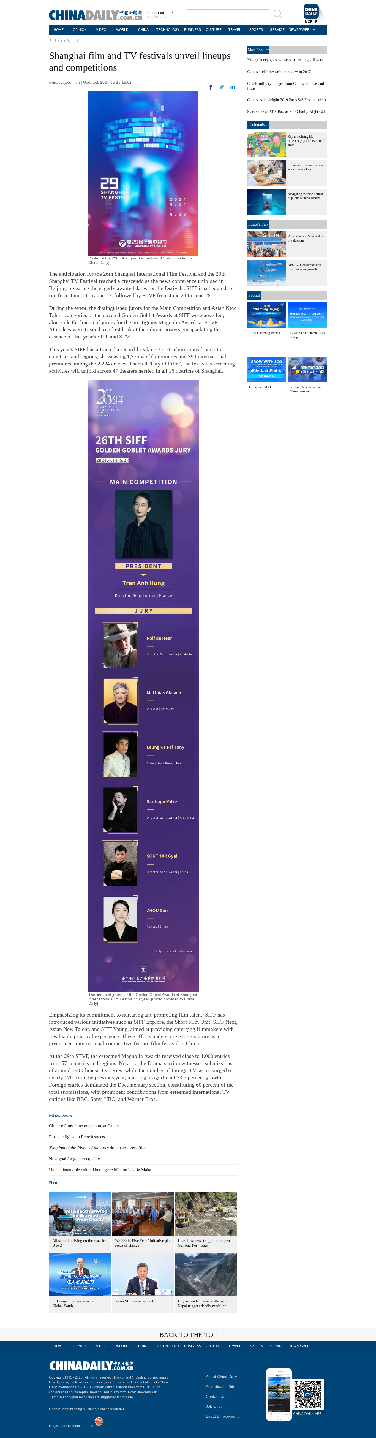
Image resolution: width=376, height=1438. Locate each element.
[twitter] (232, 88)
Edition (157, 13)
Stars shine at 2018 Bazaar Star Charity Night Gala (286, 112)
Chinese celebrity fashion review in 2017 (279, 72)
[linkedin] (222, 89)
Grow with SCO (260, 387)
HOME (59, 30)
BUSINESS (192, 30)
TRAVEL (234, 30)
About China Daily (221, 1376)
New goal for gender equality (74, 1159)
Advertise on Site (220, 1386)
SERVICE (277, 30)
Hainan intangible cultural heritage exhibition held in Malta (100, 1170)
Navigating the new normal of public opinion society (305, 196)
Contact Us (215, 1396)
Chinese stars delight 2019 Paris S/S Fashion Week (286, 100)
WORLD (122, 30)
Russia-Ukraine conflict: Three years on (306, 389)
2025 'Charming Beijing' (265, 333)
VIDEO (101, 30)
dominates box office (97, 1147)
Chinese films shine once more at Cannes (84, 1125)
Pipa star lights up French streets (77, 1136)
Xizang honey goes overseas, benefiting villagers (285, 60)
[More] (210, 89)
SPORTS (256, 30)
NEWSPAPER (298, 30)
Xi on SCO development (134, 1301)
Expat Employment (222, 1416)
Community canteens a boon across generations (306, 167)
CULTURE (214, 30)
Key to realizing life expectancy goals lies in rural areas (306, 141)
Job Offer (214, 1406)
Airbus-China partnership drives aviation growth (304, 267)
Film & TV (67, 40)
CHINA (143, 30)
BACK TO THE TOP (188, 1334)
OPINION (80, 30)
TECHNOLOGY (167, 30)
